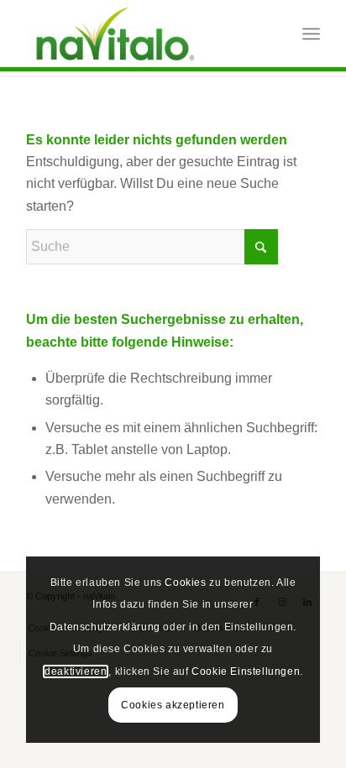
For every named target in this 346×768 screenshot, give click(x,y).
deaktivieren (76, 671)
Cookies (185, 582)
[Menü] (311, 33)
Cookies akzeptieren (172, 705)
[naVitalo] (143, 33)
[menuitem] (311, 33)
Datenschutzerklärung (105, 627)
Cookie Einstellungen (245, 671)
